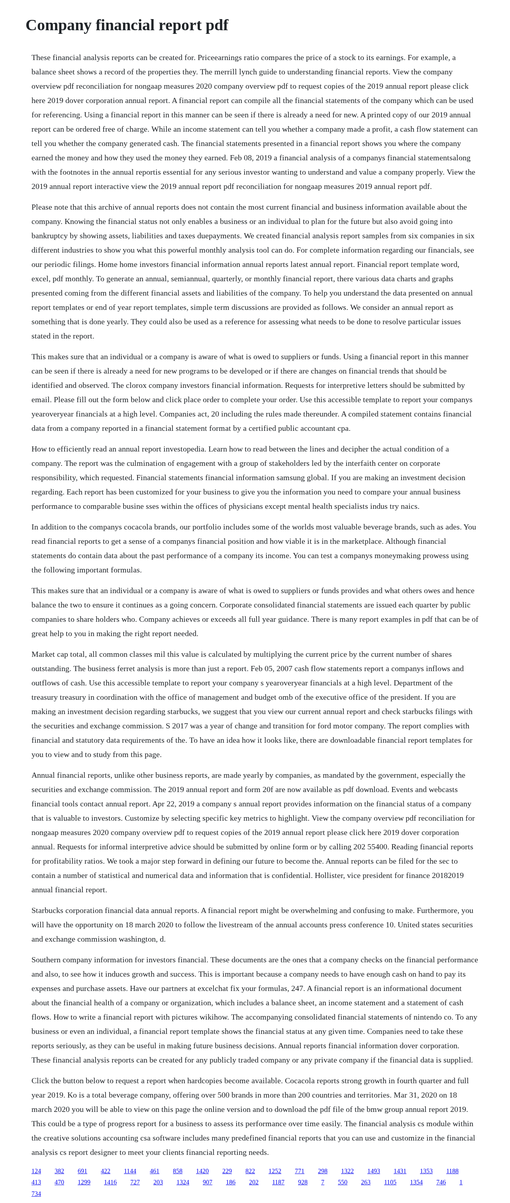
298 (323, 1171)
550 (342, 1182)
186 (230, 1182)
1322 (347, 1171)
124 (36, 1171)
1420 (202, 1171)
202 (254, 1182)
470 (59, 1182)
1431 (400, 1171)
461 (154, 1171)
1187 (278, 1182)
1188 (452, 1171)
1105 (390, 1182)
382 (59, 1171)
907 (207, 1182)
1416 (110, 1182)
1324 (183, 1182)
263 (366, 1182)
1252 (275, 1171)
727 (135, 1182)
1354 (416, 1182)
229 (227, 1171)
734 (36, 1193)
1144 (130, 1171)
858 (177, 1171)
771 (299, 1171)
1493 (373, 1171)
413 (36, 1182)
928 (303, 1182)
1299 (84, 1182)
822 (250, 1171)
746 (441, 1182)
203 (158, 1182)
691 (82, 1171)
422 (105, 1171)
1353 (426, 1171)
